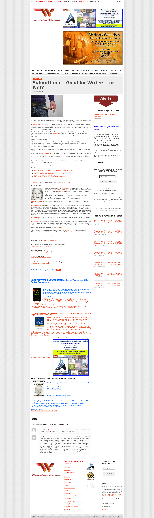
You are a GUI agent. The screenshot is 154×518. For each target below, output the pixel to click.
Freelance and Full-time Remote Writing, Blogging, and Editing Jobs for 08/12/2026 (108, 231)
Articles (75, 70)
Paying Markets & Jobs (54, 73)
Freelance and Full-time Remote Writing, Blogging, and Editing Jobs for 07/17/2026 (108, 274)
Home (32, 1)
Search (120, 1)
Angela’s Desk (37, 70)
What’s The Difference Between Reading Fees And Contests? (49, 173)
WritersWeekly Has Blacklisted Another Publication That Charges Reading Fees (54, 172)
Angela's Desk (37, 78)
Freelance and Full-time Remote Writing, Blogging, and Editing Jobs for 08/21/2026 (108, 221)
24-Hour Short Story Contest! (94, 73)
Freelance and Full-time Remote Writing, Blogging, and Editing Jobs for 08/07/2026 (108, 242)
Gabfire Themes (118, 516)
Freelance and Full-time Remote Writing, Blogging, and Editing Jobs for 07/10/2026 (108, 284)
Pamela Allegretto (44, 429)
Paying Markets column (47, 153)
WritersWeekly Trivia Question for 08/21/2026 (106, 115)
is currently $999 (57, 133)
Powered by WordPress (103, 516)
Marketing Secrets (72, 73)
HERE (60, 227)
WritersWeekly (36, 124)
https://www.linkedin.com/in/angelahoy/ (41, 257)
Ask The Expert (38, 73)
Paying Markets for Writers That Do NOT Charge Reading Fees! (50, 176)
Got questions (34, 182)
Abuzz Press (61, 191)
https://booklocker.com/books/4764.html (44, 411)
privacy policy (105, 509)
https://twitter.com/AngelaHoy (51, 240)
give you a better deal (70, 230)
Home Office (85, 70)
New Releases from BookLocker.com (106, 70)
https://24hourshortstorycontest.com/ (40, 263)
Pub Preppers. (110, 495)
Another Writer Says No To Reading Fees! (44, 175)
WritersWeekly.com (65, 188)
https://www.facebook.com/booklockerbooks (42, 246)
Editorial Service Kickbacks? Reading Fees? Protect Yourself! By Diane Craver (53, 170)
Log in (95, 516)
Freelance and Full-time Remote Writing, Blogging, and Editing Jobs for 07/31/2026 (108, 252)
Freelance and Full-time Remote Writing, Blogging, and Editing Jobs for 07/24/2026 (108, 263)
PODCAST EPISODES (63, 70)
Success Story (113, 73)
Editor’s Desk (50, 70)
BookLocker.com (53, 189)
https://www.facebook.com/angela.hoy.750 (42, 252)
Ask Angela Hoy (66, 182)
